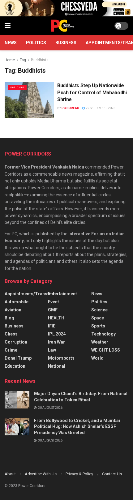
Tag (23, 60)
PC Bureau (70, 108)
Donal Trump (18, 358)
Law (52, 350)
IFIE (51, 325)
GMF (53, 309)
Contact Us (112, 474)
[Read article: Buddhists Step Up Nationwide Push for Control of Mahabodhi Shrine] (29, 100)
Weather (99, 342)
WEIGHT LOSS (105, 350)
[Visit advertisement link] (66, 8)
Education (15, 366)
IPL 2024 (57, 333)
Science (99, 309)
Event (53, 301)
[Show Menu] (8, 25)
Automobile (16, 301)
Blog (9, 317)
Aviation (13, 309)
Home (10, 60)
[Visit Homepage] (62, 25)
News (11, 42)
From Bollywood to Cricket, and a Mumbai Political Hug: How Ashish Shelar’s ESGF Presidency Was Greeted (77, 426)
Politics (36, 42)
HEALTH (56, 317)
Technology (103, 333)
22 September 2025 (100, 108)
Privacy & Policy (79, 474)
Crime (11, 350)
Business (65, 42)
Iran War (56, 342)
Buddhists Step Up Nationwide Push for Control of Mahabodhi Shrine (92, 92)
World (97, 358)
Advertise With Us (41, 474)
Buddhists (40, 60)
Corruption (16, 342)
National (17, 87)
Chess (11, 333)
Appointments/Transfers (30, 293)
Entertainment (62, 293)
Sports (98, 325)
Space (97, 317)
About (10, 474)
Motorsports (61, 358)
